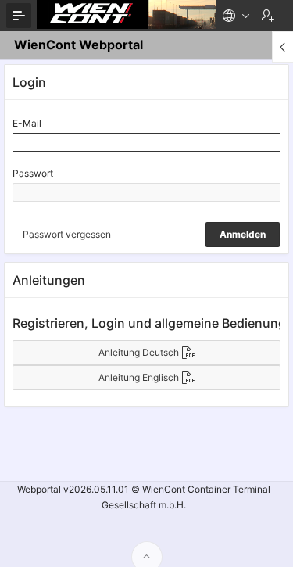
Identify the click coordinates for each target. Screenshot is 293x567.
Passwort (33, 173)
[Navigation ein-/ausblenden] (18, 15)
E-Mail (27, 123)
